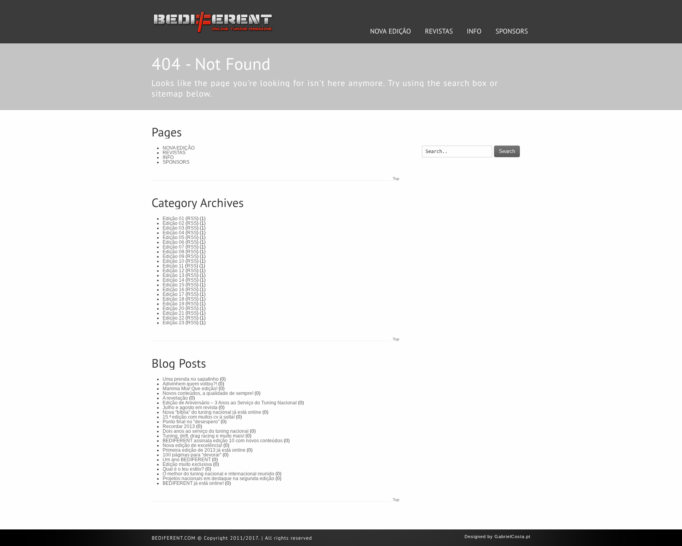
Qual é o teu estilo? (183, 469)
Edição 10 (173, 261)
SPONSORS (176, 162)
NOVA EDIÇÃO (179, 148)
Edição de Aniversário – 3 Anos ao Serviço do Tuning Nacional (230, 403)
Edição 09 (173, 256)
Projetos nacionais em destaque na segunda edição (218, 478)
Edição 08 (173, 251)
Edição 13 (173, 275)
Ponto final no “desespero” (191, 421)
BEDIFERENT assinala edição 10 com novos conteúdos (223, 440)
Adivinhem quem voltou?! (190, 384)
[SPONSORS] (512, 31)
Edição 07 (173, 247)
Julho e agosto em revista (190, 407)
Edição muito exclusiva (187, 464)
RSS (192, 218)
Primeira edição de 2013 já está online (204, 450)
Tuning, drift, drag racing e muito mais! (203, 436)
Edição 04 (173, 233)
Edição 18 (173, 299)
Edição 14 (173, 280)
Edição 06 (173, 242)
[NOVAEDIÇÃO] (390, 31)
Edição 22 (173, 318)
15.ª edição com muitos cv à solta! (199, 417)
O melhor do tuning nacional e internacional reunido (218, 474)
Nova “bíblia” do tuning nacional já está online (212, 412)
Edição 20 (173, 308)
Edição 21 (173, 313)
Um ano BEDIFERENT (187, 459)
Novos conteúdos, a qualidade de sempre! (208, 393)
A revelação (175, 398)
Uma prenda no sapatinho (191, 379)
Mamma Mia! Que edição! (190, 388)
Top (396, 178)
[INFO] (474, 31)
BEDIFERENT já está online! (193, 483)
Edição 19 (173, 304)
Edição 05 (173, 237)
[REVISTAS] (439, 31)
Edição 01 (173, 218)
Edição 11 (173, 266)
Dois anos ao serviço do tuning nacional (206, 431)
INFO (168, 157)
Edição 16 (173, 289)
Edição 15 (173, 285)
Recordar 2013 (179, 426)
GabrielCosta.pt (512, 536)
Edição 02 (173, 223)
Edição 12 (173, 270)
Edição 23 (173, 322)
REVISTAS (174, 152)
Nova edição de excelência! (192, 445)
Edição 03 (173, 228)
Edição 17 (173, 294)
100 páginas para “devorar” (192, 455)
